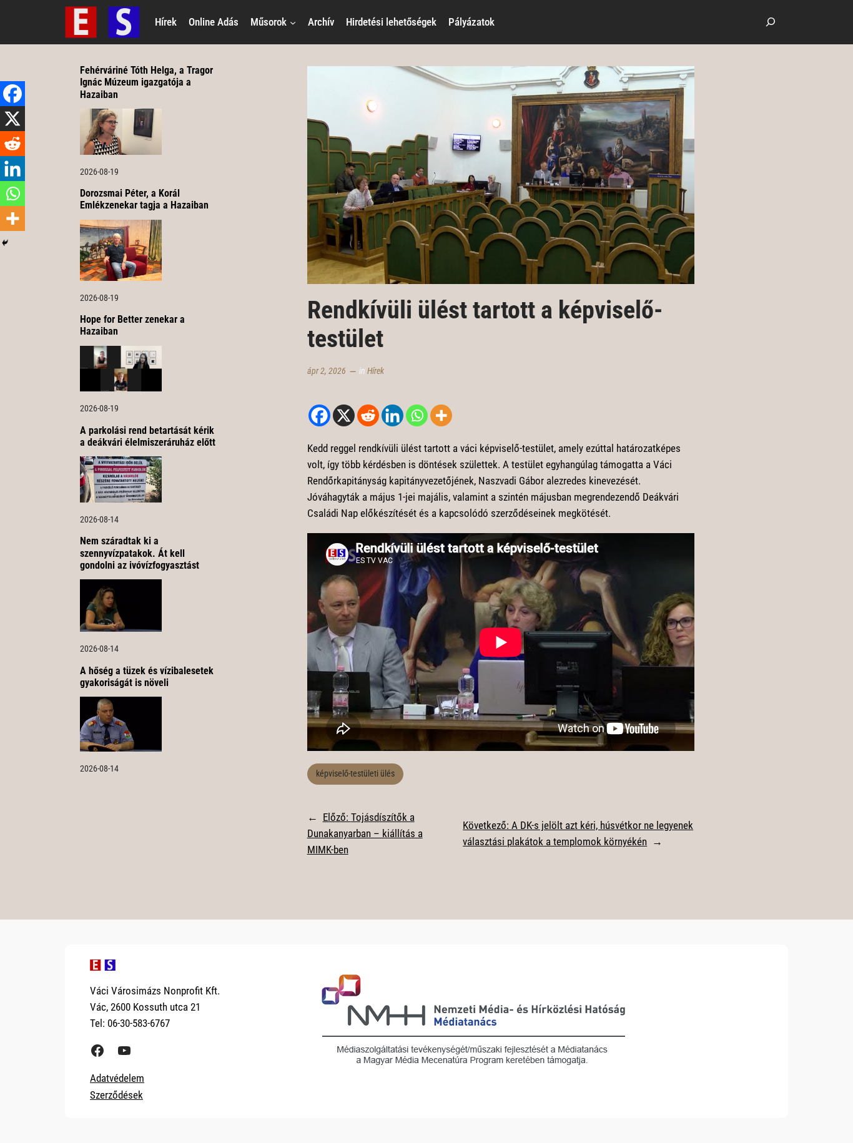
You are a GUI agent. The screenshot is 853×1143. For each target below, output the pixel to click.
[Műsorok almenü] (293, 22)
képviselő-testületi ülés (355, 773)
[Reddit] (368, 415)
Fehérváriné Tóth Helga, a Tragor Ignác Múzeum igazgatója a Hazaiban (146, 82)
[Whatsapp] (417, 415)
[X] (344, 415)
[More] (441, 415)
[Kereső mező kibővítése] (770, 22)
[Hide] (5, 243)
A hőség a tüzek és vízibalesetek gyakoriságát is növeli (147, 677)
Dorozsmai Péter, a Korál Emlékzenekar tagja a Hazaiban (144, 199)
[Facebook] (319, 415)
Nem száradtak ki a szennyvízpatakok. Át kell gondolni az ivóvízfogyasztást (139, 553)
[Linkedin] (392, 415)
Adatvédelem (117, 1078)
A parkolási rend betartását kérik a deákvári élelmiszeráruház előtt (147, 436)
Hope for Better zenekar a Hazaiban (132, 325)
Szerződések (116, 1095)
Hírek (375, 371)
